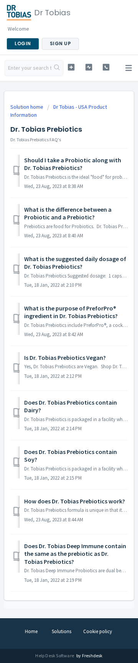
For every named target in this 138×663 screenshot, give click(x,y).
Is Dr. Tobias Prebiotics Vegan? (65, 357)
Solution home (27, 106)
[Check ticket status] (88, 67)
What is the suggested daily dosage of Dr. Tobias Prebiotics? (75, 262)
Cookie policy (97, 631)
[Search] (57, 68)
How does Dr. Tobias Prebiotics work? (74, 501)
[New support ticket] (71, 67)
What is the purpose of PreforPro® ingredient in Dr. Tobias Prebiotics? (71, 312)
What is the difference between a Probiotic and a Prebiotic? (68, 213)
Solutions (61, 631)
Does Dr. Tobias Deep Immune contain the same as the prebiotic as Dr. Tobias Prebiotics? (75, 553)
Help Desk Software (55, 655)
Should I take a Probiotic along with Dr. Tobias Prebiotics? (72, 163)
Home (31, 631)
